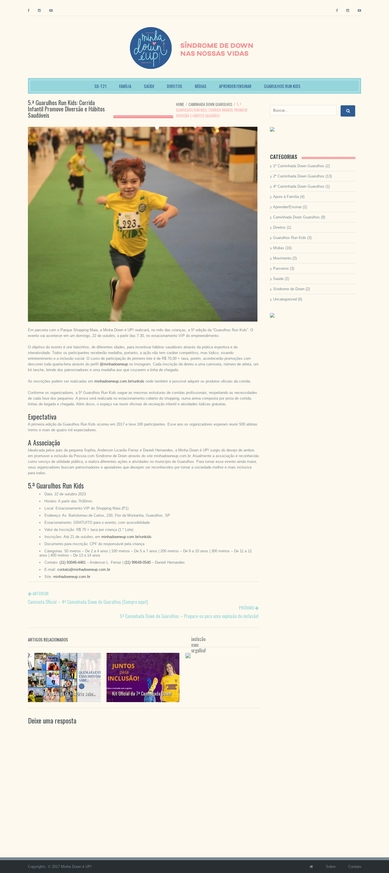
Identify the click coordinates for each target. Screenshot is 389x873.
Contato (354, 866)
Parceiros (281, 268)
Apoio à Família (286, 197)
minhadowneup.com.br (71, 576)
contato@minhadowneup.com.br (83, 569)
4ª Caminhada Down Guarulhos (298, 186)
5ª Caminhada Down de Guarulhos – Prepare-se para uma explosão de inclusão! (189, 616)
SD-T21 (100, 86)
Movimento (282, 258)
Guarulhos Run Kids (282, 86)
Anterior (40, 593)
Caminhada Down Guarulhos (210, 104)
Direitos (174, 86)
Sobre (330, 866)
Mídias (200, 86)
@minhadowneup (114, 364)
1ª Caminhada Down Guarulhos (298, 166)
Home (180, 104)
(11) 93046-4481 (73, 562)
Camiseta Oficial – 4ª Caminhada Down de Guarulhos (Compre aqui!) (88, 602)
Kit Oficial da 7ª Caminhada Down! (142, 693)
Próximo (247, 607)
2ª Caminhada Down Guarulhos (298, 176)
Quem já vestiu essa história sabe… (64, 693)
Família (125, 86)
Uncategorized (285, 299)
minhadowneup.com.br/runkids (119, 381)
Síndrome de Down (288, 289)
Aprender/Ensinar (235, 86)
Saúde (149, 86)
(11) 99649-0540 (137, 562)
